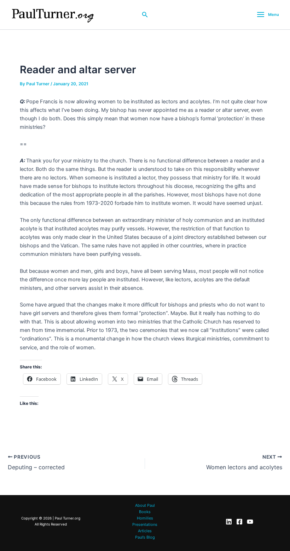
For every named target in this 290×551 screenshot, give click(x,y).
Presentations (144, 524)
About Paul (145, 505)
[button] (145, 14)
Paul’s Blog (145, 537)
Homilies (145, 518)
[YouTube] (250, 521)
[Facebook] (239, 521)
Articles (145, 530)
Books (145, 511)
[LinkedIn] (229, 521)
